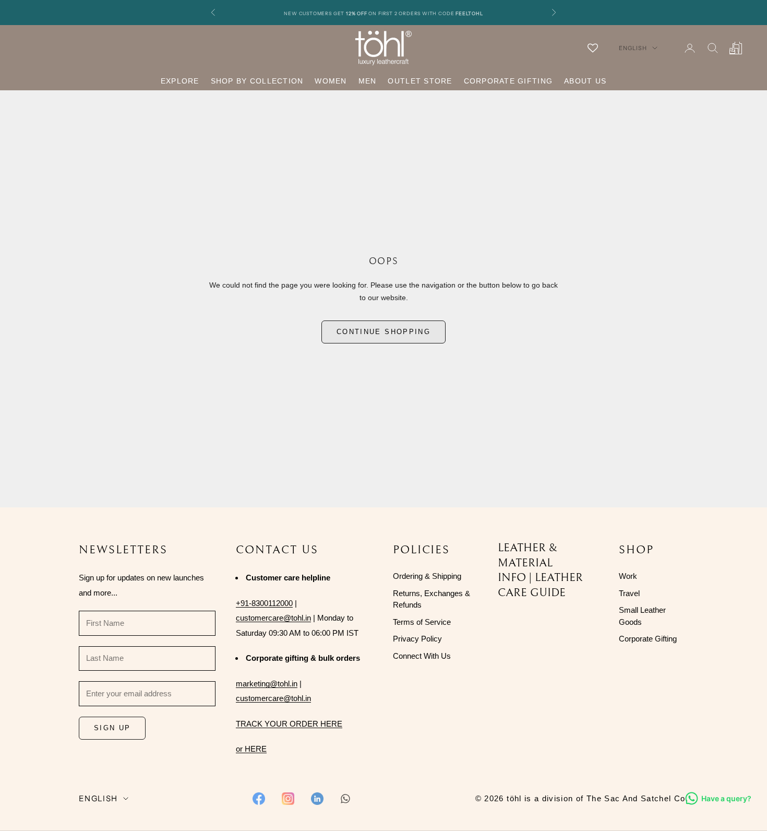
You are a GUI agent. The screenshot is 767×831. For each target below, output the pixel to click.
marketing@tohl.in (266, 683)
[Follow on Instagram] (288, 798)
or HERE (251, 748)
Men (367, 81)
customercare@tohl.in (273, 617)
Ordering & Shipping (427, 576)
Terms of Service (422, 622)
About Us (585, 81)
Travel (629, 593)
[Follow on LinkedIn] (317, 798)
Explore (180, 81)
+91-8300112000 (264, 603)
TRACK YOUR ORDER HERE (289, 723)
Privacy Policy (417, 638)
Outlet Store (420, 81)
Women (330, 81)
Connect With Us (422, 655)
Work (628, 576)
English (633, 48)
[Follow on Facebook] (259, 798)
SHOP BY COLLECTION (257, 81)
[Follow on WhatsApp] (345, 798)
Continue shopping (383, 332)
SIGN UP (112, 728)
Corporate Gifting (508, 81)
